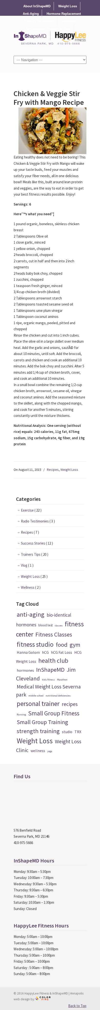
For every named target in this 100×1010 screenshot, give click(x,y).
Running (21, 714)
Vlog (27, 565)
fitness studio (35, 644)
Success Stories (37, 543)
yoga (49, 751)
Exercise (31, 510)
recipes (70, 704)
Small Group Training (42, 722)
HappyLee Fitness (50, 35)
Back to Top (77, 1005)
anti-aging (30, 614)
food (61, 644)
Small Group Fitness (53, 713)
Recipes (53, 469)
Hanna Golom (28, 652)
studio (67, 731)
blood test (45, 625)
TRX (78, 731)
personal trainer (38, 703)
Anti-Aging (31, 14)
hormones (25, 670)
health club (53, 660)
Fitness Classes (53, 634)
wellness (38, 750)
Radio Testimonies (38, 521)
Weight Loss (67, 6)
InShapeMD (50, 669)
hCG (45, 652)
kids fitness (48, 679)
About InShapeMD (36, 6)
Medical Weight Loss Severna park (48, 690)
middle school (35, 695)
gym (75, 644)
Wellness (31, 587)
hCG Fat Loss (61, 652)
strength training (38, 731)
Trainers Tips (34, 554)
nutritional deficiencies (58, 695)
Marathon (62, 679)
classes (59, 625)
